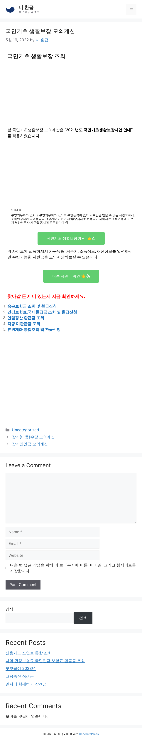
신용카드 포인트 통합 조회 (29, 653)
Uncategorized (25, 430)
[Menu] (131, 9)
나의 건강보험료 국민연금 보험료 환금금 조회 (45, 660)
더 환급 (26, 7)
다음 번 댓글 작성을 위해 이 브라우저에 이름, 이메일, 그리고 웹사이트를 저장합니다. (73, 568)
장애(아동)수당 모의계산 (33, 437)
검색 (9, 609)
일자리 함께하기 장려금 (26, 684)
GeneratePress (89, 734)
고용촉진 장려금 (20, 676)
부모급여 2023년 (21, 668)
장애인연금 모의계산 (30, 444)
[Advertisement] (71, 89)
